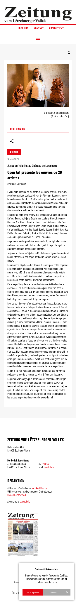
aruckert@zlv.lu (39, 488)
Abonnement (56, 28)
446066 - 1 (46, 463)
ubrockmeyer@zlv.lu (16, 494)
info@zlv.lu (49, 467)
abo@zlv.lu (25, 501)
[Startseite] (38, 15)
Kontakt (39, 28)
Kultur (14, 152)
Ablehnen (53, 592)
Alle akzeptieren (33, 592)
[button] (38, 38)
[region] (46, 581)
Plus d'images (17, 129)
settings (67, 592)
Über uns (23, 28)
